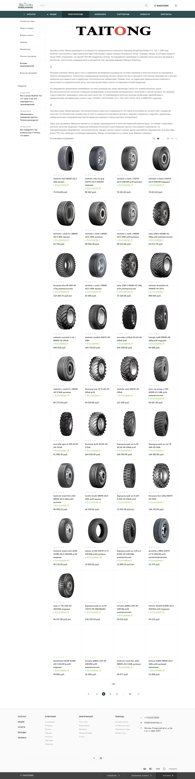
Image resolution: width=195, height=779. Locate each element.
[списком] (172, 138)
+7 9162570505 (161, 6)
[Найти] (146, 5)
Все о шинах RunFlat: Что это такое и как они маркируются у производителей (31, 100)
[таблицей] (176, 138)
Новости (22, 86)
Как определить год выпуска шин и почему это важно (30, 133)
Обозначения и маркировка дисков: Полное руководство (29, 117)
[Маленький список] (154, 138)
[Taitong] (113, 31)
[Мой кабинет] (176, 6)
